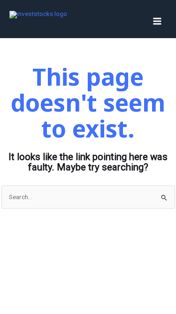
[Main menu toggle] (157, 21)
